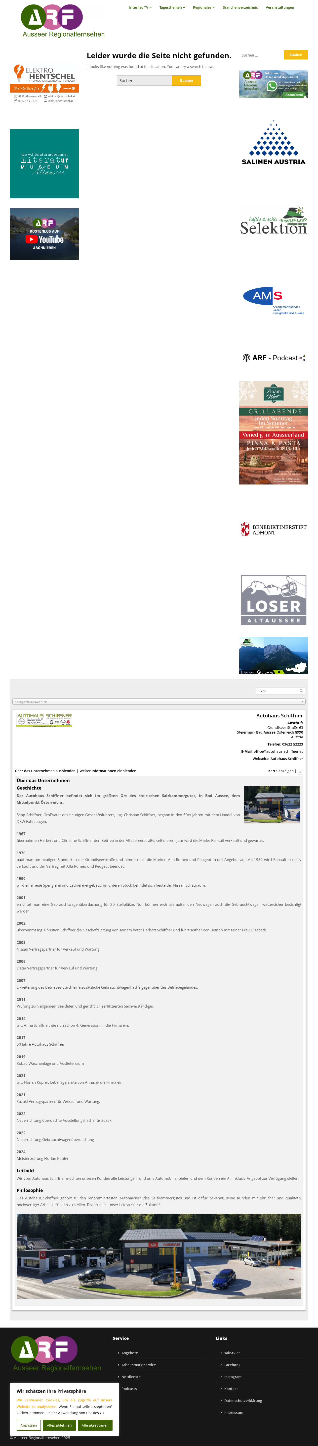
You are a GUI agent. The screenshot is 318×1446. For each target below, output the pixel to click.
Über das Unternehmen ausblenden (45, 770)
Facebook (232, 1364)
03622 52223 (292, 744)
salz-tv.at (232, 1352)
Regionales (202, 7)
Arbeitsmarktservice (138, 1364)
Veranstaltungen (280, 7)
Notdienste (131, 1376)
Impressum (233, 1412)
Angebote (129, 1352)
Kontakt (231, 1388)
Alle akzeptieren (95, 1425)
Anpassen (29, 1425)
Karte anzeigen (281, 770)
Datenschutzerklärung (243, 1400)
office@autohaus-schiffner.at (278, 751)
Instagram (232, 1376)
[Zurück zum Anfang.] (300, 770)
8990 (299, 732)
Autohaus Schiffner (287, 758)
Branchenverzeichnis (240, 7)
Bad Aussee (266, 732)
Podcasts (129, 1388)
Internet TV (138, 7)
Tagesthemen (170, 7)
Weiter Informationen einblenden (108, 770)
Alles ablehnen (59, 1425)
